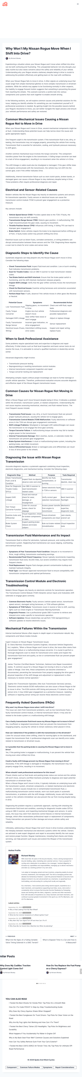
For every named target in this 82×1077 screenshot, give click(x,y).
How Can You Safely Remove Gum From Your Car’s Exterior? (33, 1042)
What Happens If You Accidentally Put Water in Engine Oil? (32, 1034)
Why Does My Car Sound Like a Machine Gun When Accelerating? (31, 926)
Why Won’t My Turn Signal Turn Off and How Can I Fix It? (28, 920)
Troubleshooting (27, 907)
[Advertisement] (41, 23)
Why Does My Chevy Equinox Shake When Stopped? (30, 1011)
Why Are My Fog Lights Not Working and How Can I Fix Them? (34, 1022)
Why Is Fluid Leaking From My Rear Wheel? (24, 909)
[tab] (37, 983)
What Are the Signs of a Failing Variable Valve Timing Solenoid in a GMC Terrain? (22, 940)
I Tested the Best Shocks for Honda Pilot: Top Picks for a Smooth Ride (37, 1003)
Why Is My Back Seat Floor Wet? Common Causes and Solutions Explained (39, 1038)
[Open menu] (78, 4)
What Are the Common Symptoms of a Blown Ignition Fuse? (29, 915)
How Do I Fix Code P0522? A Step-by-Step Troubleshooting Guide (35, 1007)
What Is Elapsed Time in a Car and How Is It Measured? (59, 940)
